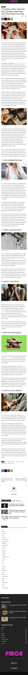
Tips (4, 6)
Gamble (3, 551)
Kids (3, 560)
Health (3, 555)
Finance (3, 547)
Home (2, 4)
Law (3, 562)
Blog (3, 531)
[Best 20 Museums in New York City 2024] (4, 619)
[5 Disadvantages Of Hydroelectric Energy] (4, 606)
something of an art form (20, 63)
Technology (4, 582)
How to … (4, 558)
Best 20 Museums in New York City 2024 (17, 617)
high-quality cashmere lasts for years (18, 258)
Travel (3, 586)
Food (3, 549)
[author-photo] (14, 492)
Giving (9, 461)
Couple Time (5, 539)
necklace (13, 461)
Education (4, 543)
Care (6, 461)
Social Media (5, 576)
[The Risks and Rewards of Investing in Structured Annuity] (4, 518)
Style (3, 580)
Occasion (17, 461)
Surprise (21, 461)
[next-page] (4, 523)
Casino (3, 537)
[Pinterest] (8, 19)
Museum (4, 566)
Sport (3, 578)
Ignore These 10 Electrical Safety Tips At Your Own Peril (21, 480)
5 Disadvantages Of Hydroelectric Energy (18, 605)
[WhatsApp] (11, 19)
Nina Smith (4, 16)
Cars (3, 535)
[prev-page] (2, 523)
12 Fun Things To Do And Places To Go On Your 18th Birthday (7, 480)
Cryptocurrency (5, 541)
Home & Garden (5, 556)
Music (3, 568)
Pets (3, 572)
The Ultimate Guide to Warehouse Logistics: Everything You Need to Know (17, 512)
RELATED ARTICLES (6, 500)
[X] (5, 19)
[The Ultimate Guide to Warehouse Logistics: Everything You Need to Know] (4, 512)
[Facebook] (2, 19)
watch (9, 463)
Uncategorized (5, 588)
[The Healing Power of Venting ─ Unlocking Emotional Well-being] (4, 505)
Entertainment (5, 545)
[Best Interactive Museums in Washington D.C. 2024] (4, 613)
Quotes (3, 574)
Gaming (3, 553)
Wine (12, 463)
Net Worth (4, 570)
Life (5, 4)
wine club (9, 357)
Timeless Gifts (4, 463)
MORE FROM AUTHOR (16, 500)
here (4, 207)
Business (4, 533)
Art (2, 529)
